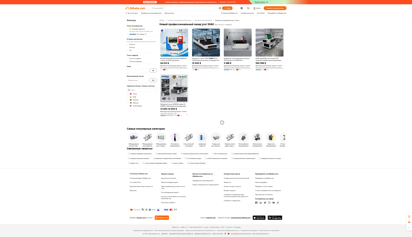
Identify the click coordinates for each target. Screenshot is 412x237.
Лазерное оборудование (203, 20)
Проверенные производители (202, 180)
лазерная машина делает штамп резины (195, 153)
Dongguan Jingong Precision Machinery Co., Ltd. (174, 67)
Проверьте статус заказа (264, 186)
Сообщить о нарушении (232, 200)
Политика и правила (168, 202)
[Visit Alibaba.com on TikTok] (278, 202)
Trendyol (229, 227)
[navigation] (142, 71)
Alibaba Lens (141, 218)
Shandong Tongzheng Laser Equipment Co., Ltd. (269, 67)
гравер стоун (134, 163)
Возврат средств (230, 190)
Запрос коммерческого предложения (205, 185)
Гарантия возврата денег (169, 182)
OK (153, 70)
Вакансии (133, 190)
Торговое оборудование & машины (179, 20)
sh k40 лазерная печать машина (217, 158)
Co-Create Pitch (135, 182)
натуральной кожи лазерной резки (244, 158)
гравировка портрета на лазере (271, 158)
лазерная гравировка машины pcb (141, 153)
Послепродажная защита (170, 192)
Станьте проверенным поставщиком (268, 190)
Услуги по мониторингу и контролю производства (173, 197)
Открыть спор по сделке (232, 186)
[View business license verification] (225, 234)
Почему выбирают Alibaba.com (140, 178)
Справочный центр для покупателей (236, 178)
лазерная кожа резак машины (139, 158)
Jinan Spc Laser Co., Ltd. (168, 113)
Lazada (206, 227)
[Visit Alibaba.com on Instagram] (269, 202)
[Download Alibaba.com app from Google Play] (275, 218)
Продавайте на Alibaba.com (264, 178)
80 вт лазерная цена (220, 153)
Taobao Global (215, 227)
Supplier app (211, 218)
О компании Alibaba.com (139, 174)
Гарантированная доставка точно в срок (173, 187)
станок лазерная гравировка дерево (156, 163)
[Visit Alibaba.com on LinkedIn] (260, 202)
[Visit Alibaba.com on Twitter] (265, 202)
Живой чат (227, 182)
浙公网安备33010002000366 (241, 234)
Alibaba (161, 20)
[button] (220, 8)
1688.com (184, 227)
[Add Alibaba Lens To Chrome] (162, 218)
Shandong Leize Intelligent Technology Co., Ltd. (238, 67)
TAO (222, 227)
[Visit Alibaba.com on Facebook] (256, 202)
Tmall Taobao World (195, 227)
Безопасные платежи (168, 178)
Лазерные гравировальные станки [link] (227, 20)
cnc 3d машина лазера (194, 158)
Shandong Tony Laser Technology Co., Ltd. (206, 67)
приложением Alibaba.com (241, 218)
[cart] (248, 8)
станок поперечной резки (197, 163)
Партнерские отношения (264, 194)
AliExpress (175, 227)
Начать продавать (261, 182)
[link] (409, 216)
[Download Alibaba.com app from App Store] (259, 218)
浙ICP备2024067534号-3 (260, 234)
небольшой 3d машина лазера (167, 153)
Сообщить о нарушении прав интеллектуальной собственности (236, 195)
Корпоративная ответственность (141, 186)
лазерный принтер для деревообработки (246, 153)
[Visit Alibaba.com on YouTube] (273, 202)
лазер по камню (178, 163)
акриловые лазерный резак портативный (168, 158)
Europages (237, 227)
